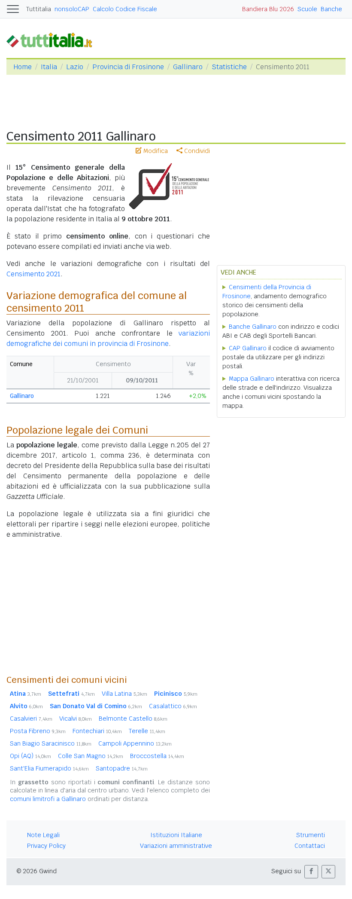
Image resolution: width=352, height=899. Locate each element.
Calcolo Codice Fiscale (125, 9)
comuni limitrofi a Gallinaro (48, 799)
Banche (331, 9)
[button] (311, 871)
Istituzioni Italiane (176, 835)
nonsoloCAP (72, 9)
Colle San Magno (90, 756)
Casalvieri (31, 718)
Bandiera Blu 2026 (268, 9)
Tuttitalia (38, 9)
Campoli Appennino (135, 743)
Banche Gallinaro (252, 326)
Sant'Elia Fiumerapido (49, 768)
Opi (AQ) (30, 756)
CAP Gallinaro (248, 348)
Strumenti (310, 835)
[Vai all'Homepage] (52, 39)
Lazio (74, 66)
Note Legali (43, 835)
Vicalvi (75, 718)
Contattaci (309, 846)
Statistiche (229, 66)
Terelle (147, 731)
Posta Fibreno (38, 731)
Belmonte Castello (133, 718)
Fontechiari (97, 731)
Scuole (307, 9)
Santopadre (122, 768)
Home (22, 66)
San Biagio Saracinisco (50, 743)
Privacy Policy (46, 846)
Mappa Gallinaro (251, 378)
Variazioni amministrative (176, 846)
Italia (49, 66)
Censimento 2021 (33, 273)
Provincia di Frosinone (128, 66)
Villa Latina (124, 693)
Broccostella (157, 756)
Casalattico (173, 706)
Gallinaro (188, 66)
